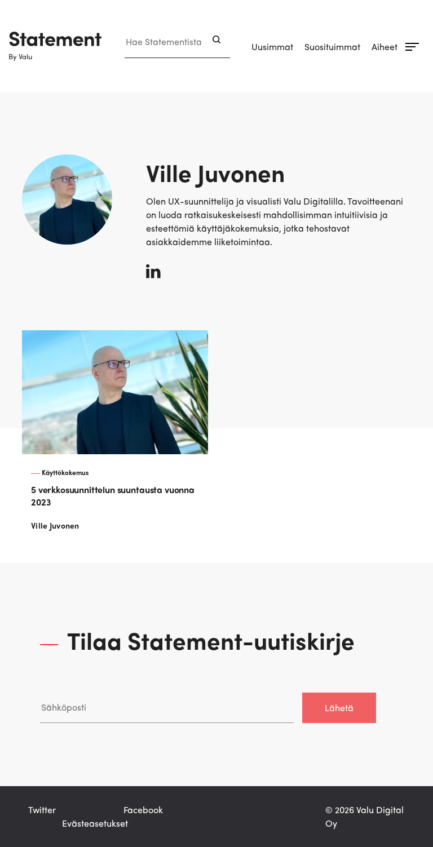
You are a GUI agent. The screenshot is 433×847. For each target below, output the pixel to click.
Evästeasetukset (95, 823)
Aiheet (384, 46)
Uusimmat (272, 46)
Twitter (42, 809)
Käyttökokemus (65, 472)
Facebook (143, 809)
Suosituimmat (332, 46)
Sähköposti (62, 681)
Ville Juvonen (55, 525)
